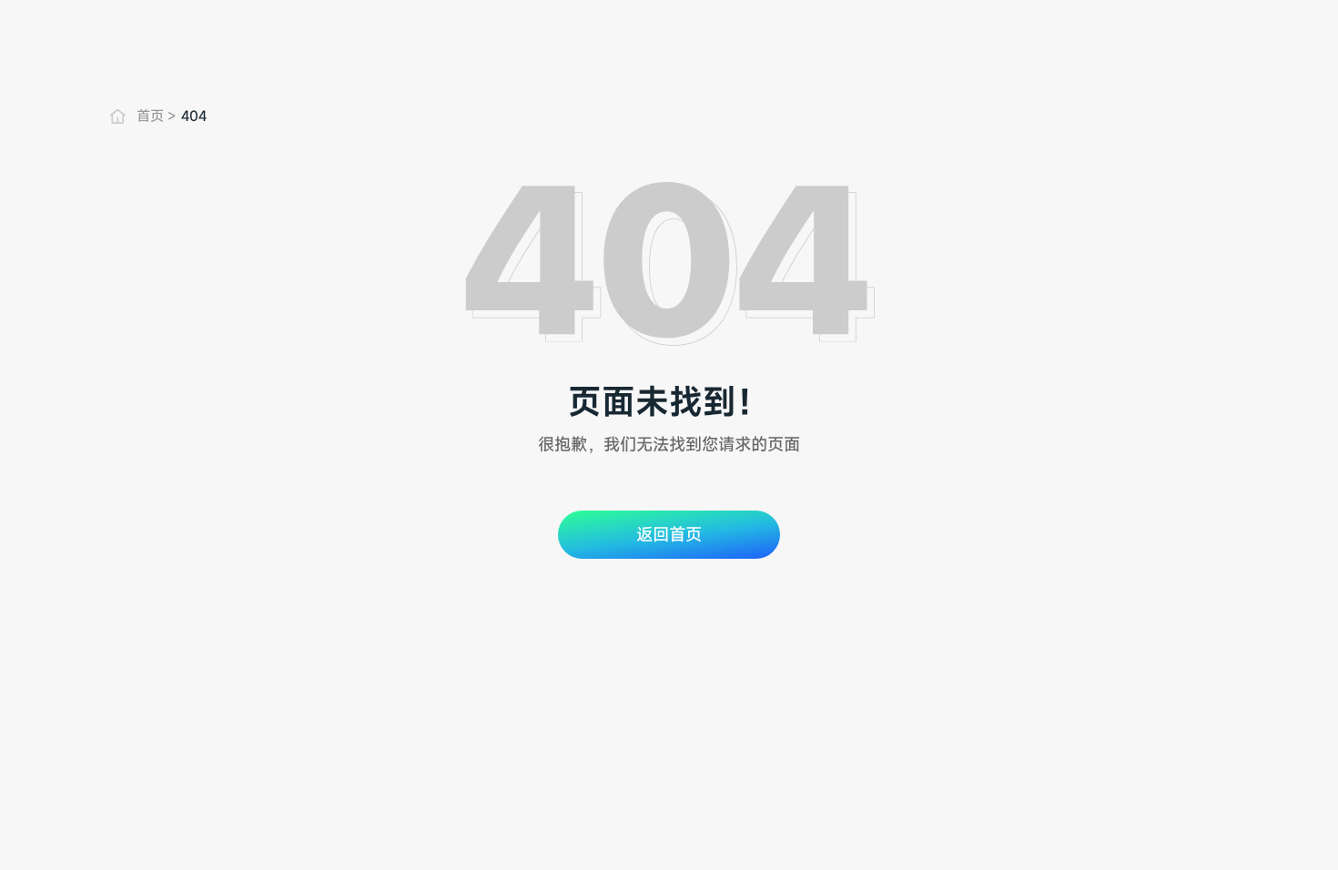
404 (194, 116)
